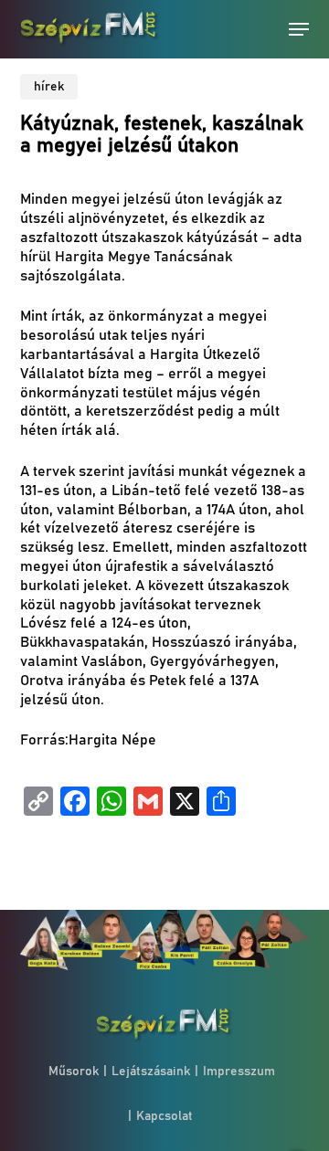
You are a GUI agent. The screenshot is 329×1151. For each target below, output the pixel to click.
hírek (49, 86)
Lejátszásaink (150, 1071)
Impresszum (239, 1071)
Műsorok (73, 1071)
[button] (299, 29)
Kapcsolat (164, 1116)
